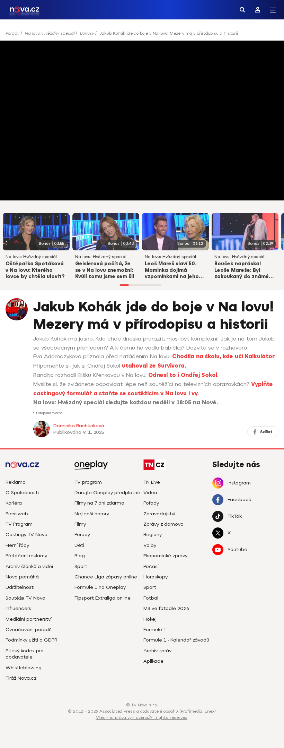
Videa (150, 493)
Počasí (151, 566)
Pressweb (17, 514)
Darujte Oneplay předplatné (107, 493)
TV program (88, 482)
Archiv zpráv (157, 651)
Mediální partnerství (29, 619)
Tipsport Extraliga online (102, 598)
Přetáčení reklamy (26, 556)
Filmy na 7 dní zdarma (99, 503)
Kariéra (14, 503)
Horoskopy (155, 577)
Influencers (18, 608)
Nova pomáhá (22, 577)
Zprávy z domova (163, 524)
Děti (79, 545)
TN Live (151, 482)
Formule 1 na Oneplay (100, 587)
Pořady (12, 33)
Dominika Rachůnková (78, 426)
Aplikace (153, 661)
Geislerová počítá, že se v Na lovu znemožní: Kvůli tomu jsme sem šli (104, 270)
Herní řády (17, 545)
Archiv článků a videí (29, 566)
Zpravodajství (159, 514)
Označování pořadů (29, 630)
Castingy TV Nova (26, 535)
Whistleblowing (24, 668)
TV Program (19, 524)
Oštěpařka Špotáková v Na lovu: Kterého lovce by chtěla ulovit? (35, 270)
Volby (149, 545)
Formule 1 (154, 630)
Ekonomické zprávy (165, 556)
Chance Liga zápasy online (105, 577)
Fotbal (150, 598)
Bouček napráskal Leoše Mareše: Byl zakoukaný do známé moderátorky (241, 271)
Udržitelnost (20, 587)
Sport (80, 566)
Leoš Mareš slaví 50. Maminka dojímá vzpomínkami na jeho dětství (172, 271)
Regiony (152, 535)
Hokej (150, 619)
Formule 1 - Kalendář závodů (176, 640)
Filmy (80, 524)
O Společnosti (22, 493)
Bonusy (87, 33)
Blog (79, 556)
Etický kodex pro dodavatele (25, 654)
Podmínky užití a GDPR (31, 640)
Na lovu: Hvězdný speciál (49, 33)
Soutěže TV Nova (25, 598)
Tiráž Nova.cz (21, 678)
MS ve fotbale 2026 (166, 608)
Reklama (16, 482)
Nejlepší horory (91, 514)
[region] (142, 36)
